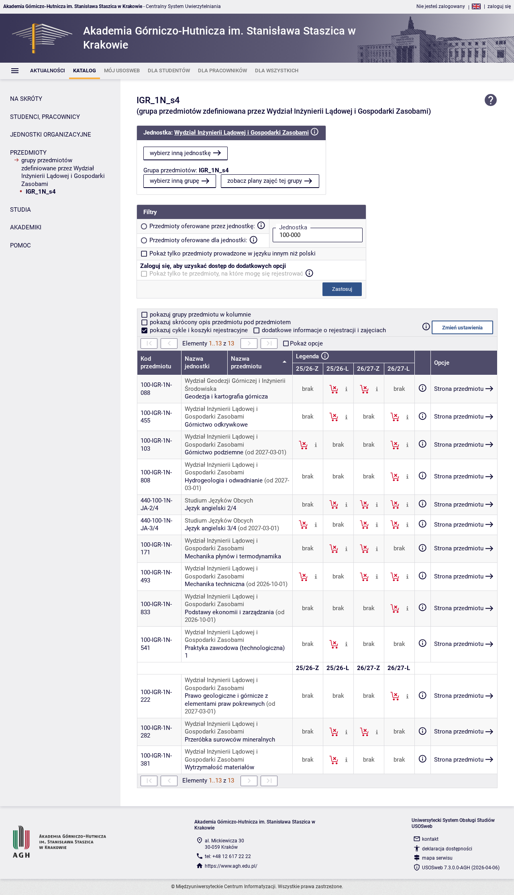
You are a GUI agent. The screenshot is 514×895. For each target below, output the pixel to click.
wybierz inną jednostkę (180, 153)
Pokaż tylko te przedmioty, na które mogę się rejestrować (226, 273)
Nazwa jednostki (197, 362)
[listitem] (47, 71)
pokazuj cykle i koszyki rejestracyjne (198, 330)
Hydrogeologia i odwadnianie (224, 480)
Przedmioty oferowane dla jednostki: (198, 240)
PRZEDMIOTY (28, 152)
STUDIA (20, 209)
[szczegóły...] (346, 388)
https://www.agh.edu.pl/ (231, 866)
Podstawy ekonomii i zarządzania (229, 612)
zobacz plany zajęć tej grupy (264, 180)
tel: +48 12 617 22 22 (228, 856)
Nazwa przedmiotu (247, 362)
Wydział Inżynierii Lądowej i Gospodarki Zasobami (241, 132)
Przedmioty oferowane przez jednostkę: (202, 226)
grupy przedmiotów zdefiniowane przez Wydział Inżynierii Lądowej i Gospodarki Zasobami (63, 172)
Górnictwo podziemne (214, 452)
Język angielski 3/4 (210, 528)
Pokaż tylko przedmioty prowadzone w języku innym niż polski (232, 253)
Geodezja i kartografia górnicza (226, 396)
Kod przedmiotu (156, 362)
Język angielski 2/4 (210, 508)
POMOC (20, 245)
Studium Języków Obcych (219, 500)
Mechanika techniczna (215, 584)
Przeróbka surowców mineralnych (230, 739)
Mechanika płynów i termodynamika (233, 556)
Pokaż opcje (306, 343)
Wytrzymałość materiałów (219, 767)
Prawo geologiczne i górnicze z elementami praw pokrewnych (226, 699)
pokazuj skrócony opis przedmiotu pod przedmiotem (219, 322)
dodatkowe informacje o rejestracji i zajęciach (323, 330)
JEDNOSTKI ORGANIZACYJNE (50, 134)
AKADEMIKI (25, 227)
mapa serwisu (437, 858)
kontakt (430, 839)
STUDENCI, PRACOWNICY (45, 117)
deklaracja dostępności (447, 849)
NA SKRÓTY (26, 98)
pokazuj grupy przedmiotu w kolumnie (199, 314)
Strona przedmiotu (458, 388)
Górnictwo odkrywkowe (216, 424)
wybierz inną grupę (174, 180)
